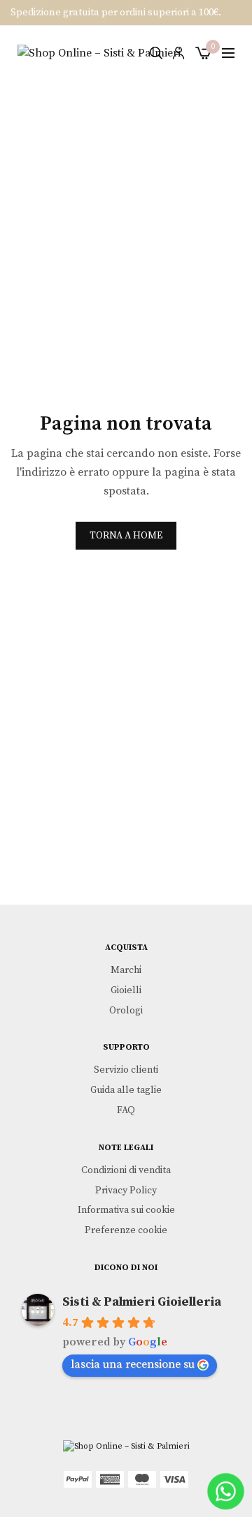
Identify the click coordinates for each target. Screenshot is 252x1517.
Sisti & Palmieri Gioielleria (141, 1302)
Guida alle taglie (126, 1090)
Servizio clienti (126, 1070)
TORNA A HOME (126, 535)
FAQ (126, 1110)
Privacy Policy (126, 1190)
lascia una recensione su (133, 1364)
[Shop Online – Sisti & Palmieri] (99, 53)
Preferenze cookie (126, 1230)
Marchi (126, 970)
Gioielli (126, 989)
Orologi (126, 1010)
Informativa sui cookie (126, 1210)
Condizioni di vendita (126, 1169)
